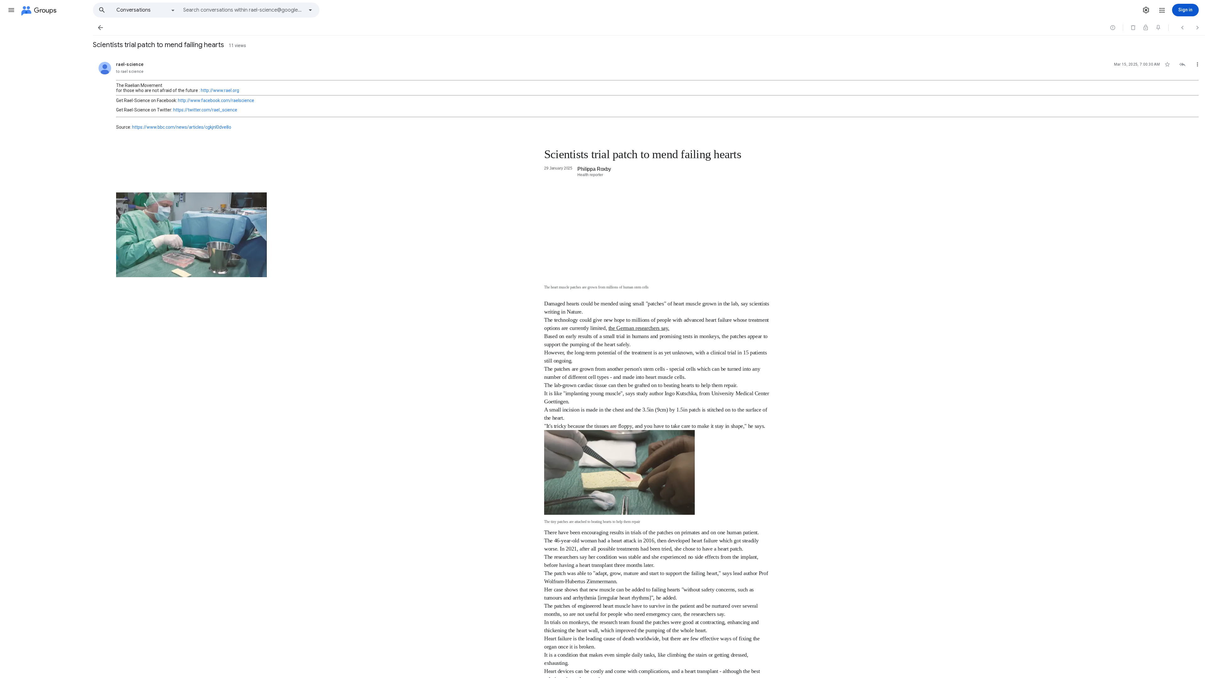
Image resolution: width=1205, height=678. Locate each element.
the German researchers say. (638, 328)
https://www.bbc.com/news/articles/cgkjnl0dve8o (181, 127)
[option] (145, 10)
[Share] (574, 170)
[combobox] (243, 10)
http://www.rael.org (220, 90)
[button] (11, 10)
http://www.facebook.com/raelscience (216, 100)
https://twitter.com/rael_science (205, 109)
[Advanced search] (310, 10)
